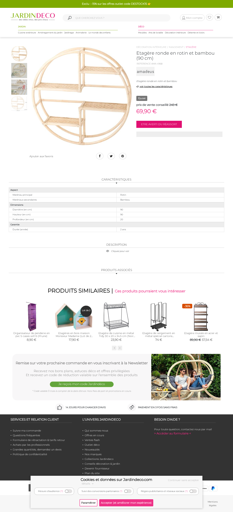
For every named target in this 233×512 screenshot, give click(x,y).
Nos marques (93, 454)
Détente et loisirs (196, 32)
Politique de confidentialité (30, 454)
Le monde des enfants (99, 32)
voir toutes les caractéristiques (155, 86)
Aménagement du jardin (50, 32)
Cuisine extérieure (27, 32)
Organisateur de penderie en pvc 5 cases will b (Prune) (31, 334)
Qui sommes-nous (96, 430)
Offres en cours (94, 435)
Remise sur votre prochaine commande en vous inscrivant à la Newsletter (82, 363)
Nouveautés (92, 449)
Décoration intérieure (175, 32)
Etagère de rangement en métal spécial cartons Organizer (158, 336)
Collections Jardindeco (99, 459)
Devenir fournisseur (97, 468)
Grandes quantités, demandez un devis (37, 449)
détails (86, 483)
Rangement (176, 47)
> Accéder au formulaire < (172, 433)
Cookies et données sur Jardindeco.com (116, 479)
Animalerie (81, 32)
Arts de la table (156, 32)
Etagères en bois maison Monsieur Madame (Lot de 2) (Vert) (74, 336)
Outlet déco (92, 444)
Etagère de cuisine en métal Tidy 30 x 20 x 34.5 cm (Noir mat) (116, 336)
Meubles (142, 32)
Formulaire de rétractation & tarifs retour (39, 440)
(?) (61, 491)
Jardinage (69, 32)
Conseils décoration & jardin (102, 463)
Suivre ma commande (27, 430)
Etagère (191, 47)
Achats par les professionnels (31, 444)
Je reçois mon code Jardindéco (81, 384)
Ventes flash (92, 440)
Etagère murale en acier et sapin (201, 334)
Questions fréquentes (26, 435)
